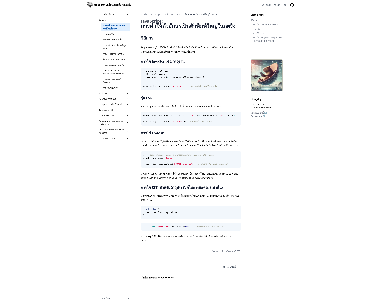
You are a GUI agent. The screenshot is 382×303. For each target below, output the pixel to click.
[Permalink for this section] (158, 38)
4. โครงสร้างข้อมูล (107, 98)
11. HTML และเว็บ (107, 138)
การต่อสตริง (108, 34)
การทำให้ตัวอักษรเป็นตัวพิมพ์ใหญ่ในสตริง (114, 27)
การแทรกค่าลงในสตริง (113, 64)
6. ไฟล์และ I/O (106, 109)
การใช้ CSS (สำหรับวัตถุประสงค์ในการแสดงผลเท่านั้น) (267, 39)
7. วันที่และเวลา (106, 115)
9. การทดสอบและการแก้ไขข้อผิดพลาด (111, 123)
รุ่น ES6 (256, 28)
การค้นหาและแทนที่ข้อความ (112, 81)
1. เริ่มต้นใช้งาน (106, 14)
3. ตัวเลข (103, 93)
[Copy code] (237, 71)
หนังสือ (144, 14)
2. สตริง (102, 20)
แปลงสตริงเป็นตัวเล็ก (112, 39)
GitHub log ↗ (258, 116)
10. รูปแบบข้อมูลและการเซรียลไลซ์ (111, 131)
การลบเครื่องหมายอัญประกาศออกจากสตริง (114, 72)
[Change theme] (129, 298)
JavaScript (155, 14)
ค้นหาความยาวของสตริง (114, 59)
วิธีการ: (254, 20)
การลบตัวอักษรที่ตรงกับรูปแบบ (114, 47)
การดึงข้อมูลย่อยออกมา (113, 53)
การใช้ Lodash (260, 33)
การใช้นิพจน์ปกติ (110, 87)
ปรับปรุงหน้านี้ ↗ (259, 112)
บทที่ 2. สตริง (170, 14)
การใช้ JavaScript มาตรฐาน (266, 24)
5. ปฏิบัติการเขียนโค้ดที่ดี (110, 104)
